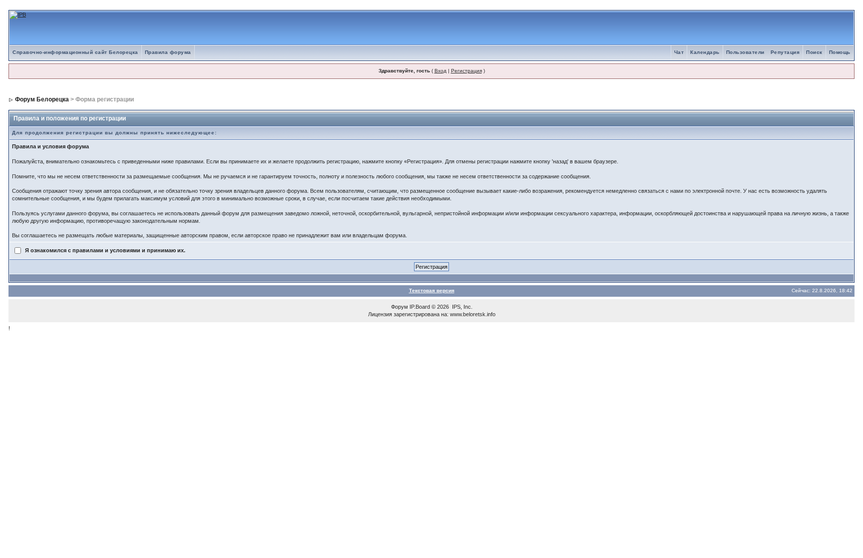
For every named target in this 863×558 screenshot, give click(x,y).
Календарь (705, 52)
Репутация (785, 52)
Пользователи (745, 52)
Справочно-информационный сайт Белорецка (75, 52)
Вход (440, 70)
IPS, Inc (461, 307)
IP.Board (420, 307)
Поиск (814, 52)
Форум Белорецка (42, 99)
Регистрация (466, 70)
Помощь (840, 52)
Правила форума (168, 52)
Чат (679, 52)
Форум (399, 307)
